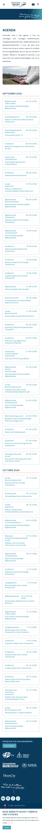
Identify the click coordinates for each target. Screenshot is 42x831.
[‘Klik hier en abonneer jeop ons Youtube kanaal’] (29, 14)
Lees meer (11, 823)
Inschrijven (9, 745)
